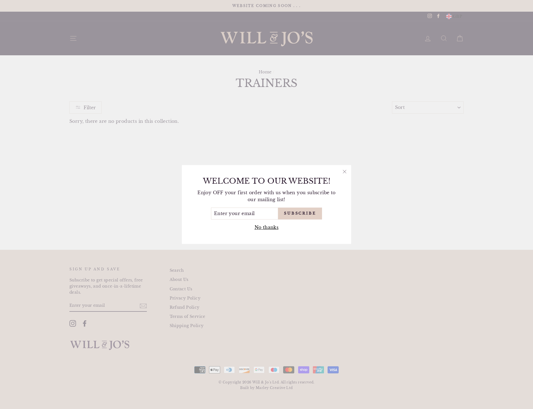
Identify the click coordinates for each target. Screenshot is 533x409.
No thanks (267, 227)
